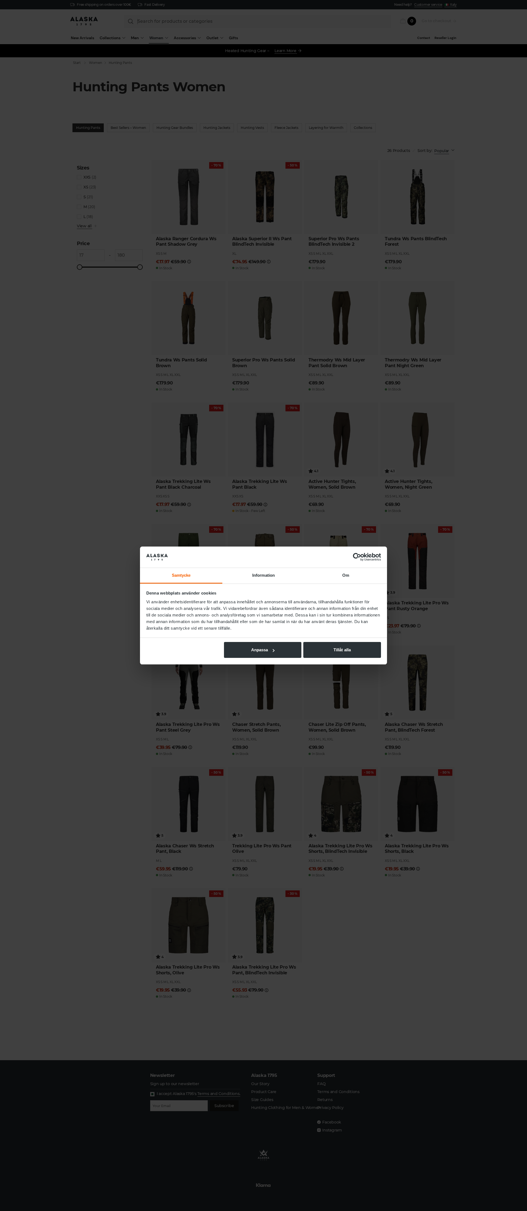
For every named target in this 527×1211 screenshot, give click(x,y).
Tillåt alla (342, 649)
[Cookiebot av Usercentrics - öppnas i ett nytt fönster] (357, 557)
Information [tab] (263, 575)
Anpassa (259, 649)
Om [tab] (345, 575)
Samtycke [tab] (181, 575)
